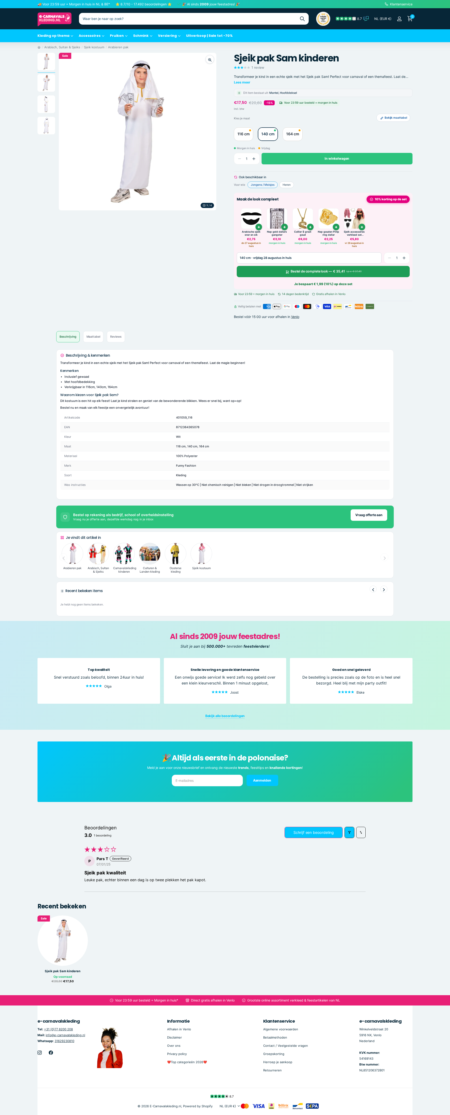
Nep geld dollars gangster (277, 233)
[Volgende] (383, 589)
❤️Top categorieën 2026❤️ (187, 1062)
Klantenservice (279, 1021)
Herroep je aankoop (277, 1062)
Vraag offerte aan (368, 515)
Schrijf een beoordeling (313, 832)
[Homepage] (39, 47)
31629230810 (64, 1041)
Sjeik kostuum (94, 47)
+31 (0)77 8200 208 (58, 1029)
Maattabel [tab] (93, 336)
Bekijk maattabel (396, 117)
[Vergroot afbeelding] (210, 59)
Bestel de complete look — (326, 271)
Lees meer (242, 82)
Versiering (167, 35)
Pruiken (117, 35)
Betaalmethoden (275, 1037)
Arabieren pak (118, 47)
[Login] (399, 19)
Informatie (178, 1021)
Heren (287, 185)
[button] (254, 159)
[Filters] (349, 832)
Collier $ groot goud (302, 233)
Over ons (173, 1045)
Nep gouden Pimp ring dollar (328, 233)
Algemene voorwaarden (280, 1029)
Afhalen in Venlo (179, 1029)
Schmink (141, 35)
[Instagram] (40, 1052)
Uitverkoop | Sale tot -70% (209, 35)
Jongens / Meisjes (262, 185)
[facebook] (51, 1052)
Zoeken (302, 19)
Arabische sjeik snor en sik (251, 233)
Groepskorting (273, 1053)
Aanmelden (262, 780)
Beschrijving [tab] (68, 336)
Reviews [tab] (115, 336)
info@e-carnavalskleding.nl (65, 1035)
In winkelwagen (337, 159)
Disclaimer (174, 1037)
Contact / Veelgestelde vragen (285, 1045)
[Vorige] (373, 589)
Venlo (295, 317)
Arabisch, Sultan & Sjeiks (62, 47)
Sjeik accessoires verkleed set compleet (354, 233)
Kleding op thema (53, 35)
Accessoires (90, 35)
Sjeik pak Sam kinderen (62, 971)
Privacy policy (177, 1053)
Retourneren (272, 1070)
